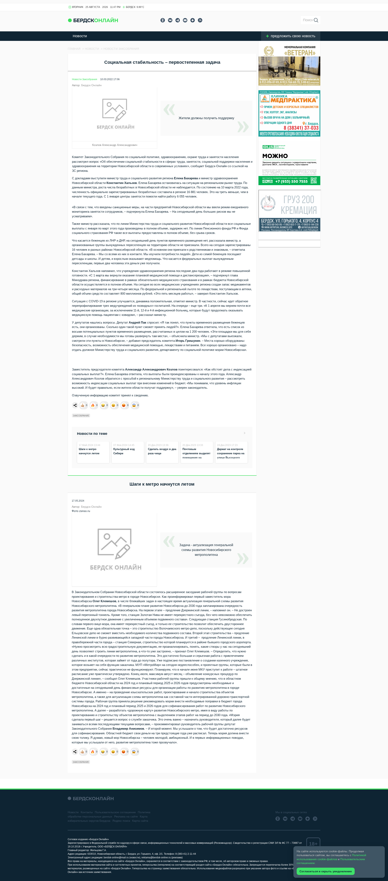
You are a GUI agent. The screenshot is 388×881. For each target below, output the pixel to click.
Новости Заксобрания (84, 79)
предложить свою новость (293, 36)
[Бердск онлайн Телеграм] (177, 20)
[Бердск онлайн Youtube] (185, 20)
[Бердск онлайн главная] (91, 798)
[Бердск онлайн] (93, 20)
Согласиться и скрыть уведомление (325, 871)
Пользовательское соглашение (115, 812)
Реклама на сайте (126, 816)
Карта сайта (140, 820)
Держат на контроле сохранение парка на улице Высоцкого (230, 453)
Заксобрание (81, 415)
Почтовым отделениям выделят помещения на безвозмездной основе (196, 458)
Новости (80, 36)
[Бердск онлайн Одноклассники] (162, 20)
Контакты (87, 812)
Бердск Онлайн (91, 85)
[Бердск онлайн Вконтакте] (170, 20)
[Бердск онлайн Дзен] (192, 20)
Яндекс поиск (121, 820)
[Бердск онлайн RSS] (200, 20)
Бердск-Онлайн (91, 506)
